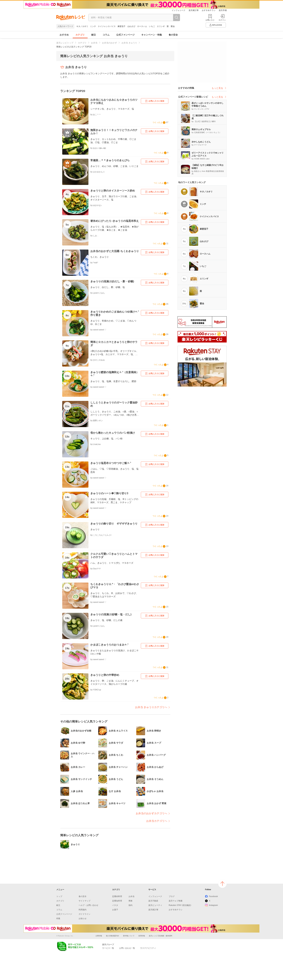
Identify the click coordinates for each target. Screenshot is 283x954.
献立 (93, 34)
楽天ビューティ (155, 905)
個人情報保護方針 (112, 936)
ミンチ (93, 26)
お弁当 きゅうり (129, 43)
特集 (58, 918)
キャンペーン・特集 (151, 34)
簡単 (130, 901)
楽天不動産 (153, 901)
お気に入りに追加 (156, 101)
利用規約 (82, 910)
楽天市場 (223, 10)
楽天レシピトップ (64, 43)
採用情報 (141, 936)
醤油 (173, 26)
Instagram (213, 905)
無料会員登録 (217, 25)
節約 (130, 905)
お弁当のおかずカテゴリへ (151, 813)
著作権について (128, 936)
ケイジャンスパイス (107, 26)
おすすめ (64, 34)
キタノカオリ (82, 26)
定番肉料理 (117, 896)
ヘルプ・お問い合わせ (88, 905)
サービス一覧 (108, 948)
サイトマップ (84, 901)
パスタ (115, 905)
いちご (152, 26)
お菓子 (115, 910)
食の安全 (173, 34)
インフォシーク (178, 10)
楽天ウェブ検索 (175, 901)
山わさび (131, 26)
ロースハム (142, 26)
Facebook (213, 896)
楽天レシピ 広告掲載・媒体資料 (160, 936)
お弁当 (94, 43)
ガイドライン (84, 914)
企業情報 (98, 936)
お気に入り (210, 20)
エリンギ (161, 26)
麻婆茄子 (121, 26)
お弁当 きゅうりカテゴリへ (151, 707)
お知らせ (82, 918)
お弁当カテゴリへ (156, 820)
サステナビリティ (148, 948)
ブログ (172, 896)
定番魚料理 (117, 901)
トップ (59, 896)
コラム (106, 34)
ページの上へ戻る (222, 883)
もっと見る (217, 88)
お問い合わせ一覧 (127, 948)
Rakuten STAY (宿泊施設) (180, 905)
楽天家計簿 (193, 10)
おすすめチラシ (209, 10)
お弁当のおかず (109, 43)
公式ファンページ (125, 34)
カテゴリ (80, 34)
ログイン (222, 20)
